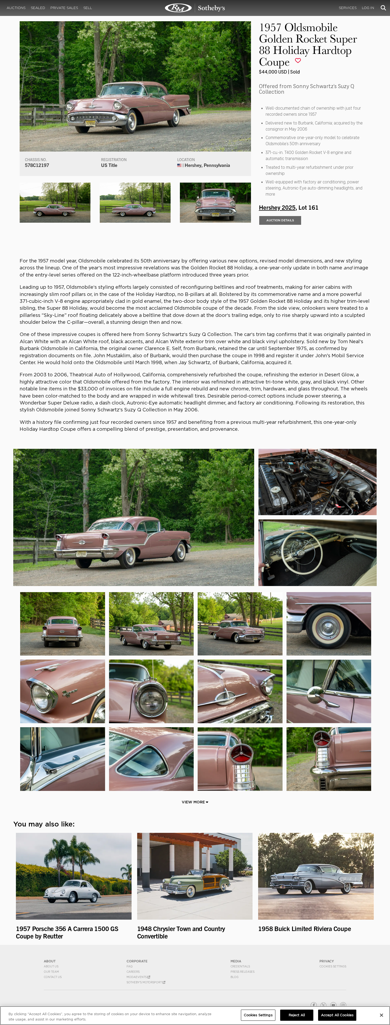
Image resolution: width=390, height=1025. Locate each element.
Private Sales (64, 8)
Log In (368, 8)
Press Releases (242, 971)
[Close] (381, 1015)
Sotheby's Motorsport (145, 982)
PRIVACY (326, 961)
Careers (133, 971)
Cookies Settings (332, 966)
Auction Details (280, 220)
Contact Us (53, 977)
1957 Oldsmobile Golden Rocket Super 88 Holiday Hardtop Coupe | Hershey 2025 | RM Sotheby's (195, 8)
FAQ (130, 966)
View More (194, 802)
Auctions (16, 8)
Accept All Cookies (337, 1015)
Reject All (297, 1015)
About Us (51, 966)
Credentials (240, 966)
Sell (87, 8)
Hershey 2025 (277, 207)
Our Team (51, 971)
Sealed (38, 8)
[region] (195, 1015)
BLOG (235, 977)
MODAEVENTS (137, 977)
